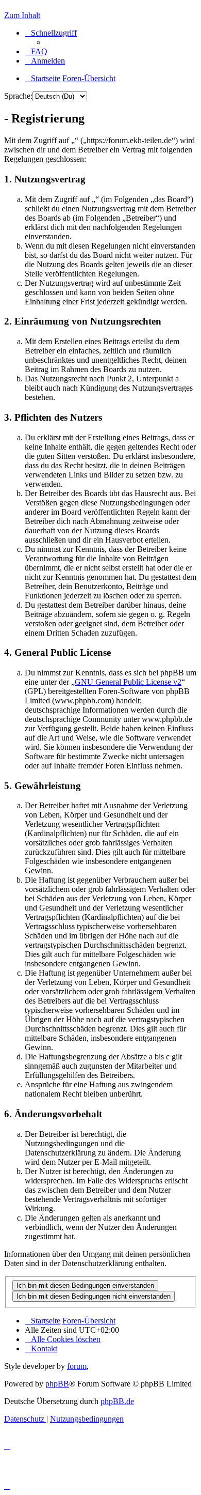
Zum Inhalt (22, 15)
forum (77, 1366)
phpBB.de (117, 1401)
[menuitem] (36, 51)
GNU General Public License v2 (128, 681)
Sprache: (18, 95)
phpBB (57, 1383)
